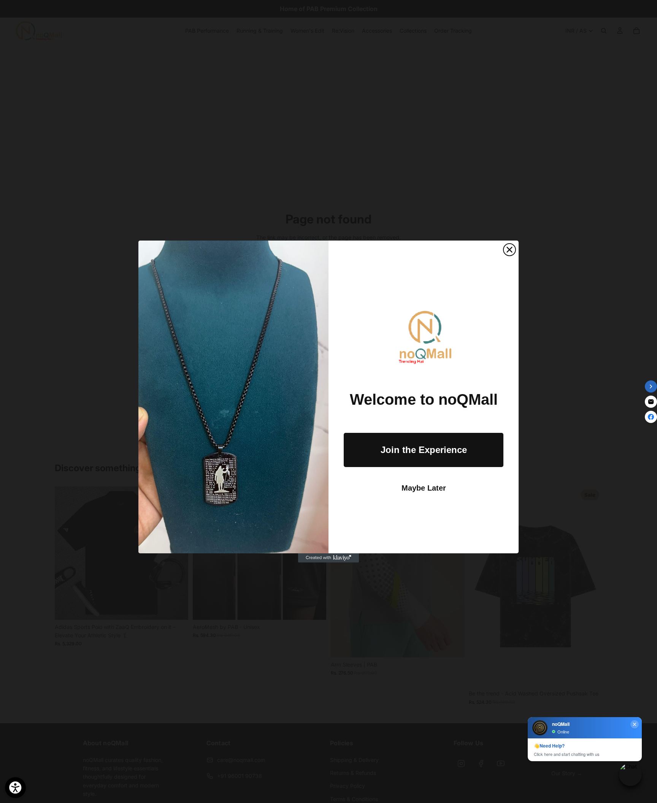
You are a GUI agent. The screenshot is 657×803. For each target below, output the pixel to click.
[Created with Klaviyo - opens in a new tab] (328, 557)
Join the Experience (424, 450)
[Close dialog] (509, 250)
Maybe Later (424, 488)
